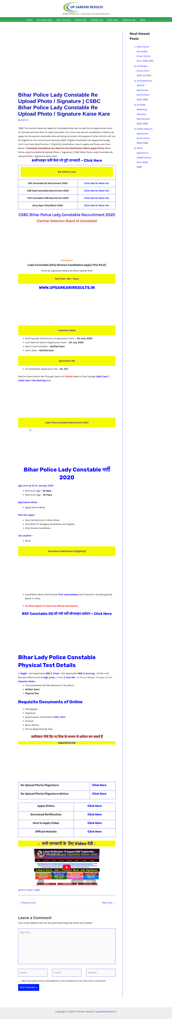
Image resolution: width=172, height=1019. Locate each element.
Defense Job (129, 20)
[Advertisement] (66, 61)
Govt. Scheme (63, 20)
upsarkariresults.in (106, 1011)
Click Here (93, 160)
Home (29, 20)
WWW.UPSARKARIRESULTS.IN (67, 287)
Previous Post (27, 902)
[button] (148, 20)
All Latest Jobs (44, 20)
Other (143, 20)
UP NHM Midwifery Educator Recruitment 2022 (143, 114)
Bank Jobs (112, 20)
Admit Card (80, 20)
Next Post (108, 902)
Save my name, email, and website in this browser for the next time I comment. (63, 980)
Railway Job (97, 20)
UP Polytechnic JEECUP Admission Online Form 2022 (144, 90)
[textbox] (70, 597)
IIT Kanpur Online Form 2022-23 (143, 71)
